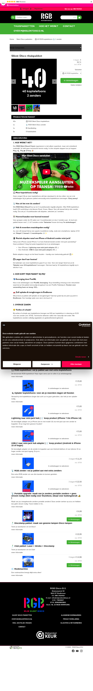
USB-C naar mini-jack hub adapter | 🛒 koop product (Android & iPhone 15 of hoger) (46, 444)
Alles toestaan (76, 364)
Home (12, 39)
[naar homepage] (46, 17)
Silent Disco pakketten (24, 39)
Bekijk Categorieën (17, 48)
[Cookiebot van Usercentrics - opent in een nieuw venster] (80, 325)
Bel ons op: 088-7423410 (73, 9)
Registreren (38, 9)
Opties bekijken (76, 85)
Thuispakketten (24, 26)
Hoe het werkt (48, 26)
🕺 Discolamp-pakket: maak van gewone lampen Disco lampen (41, 523)
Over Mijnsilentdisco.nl (22, 619)
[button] (13, 81)
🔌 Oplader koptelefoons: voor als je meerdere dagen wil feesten (42, 393)
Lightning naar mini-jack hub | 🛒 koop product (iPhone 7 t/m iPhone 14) (46, 418)
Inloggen (26, 9)
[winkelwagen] (79, 17)
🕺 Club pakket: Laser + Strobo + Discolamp (32, 546)
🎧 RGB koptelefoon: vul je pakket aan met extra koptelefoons (41, 370)
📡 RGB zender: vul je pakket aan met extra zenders (36, 471)
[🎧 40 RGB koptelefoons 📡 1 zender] (34, 81)
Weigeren (17, 364)
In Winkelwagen (71, 80)
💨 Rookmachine (19, 569)
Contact (69, 26)
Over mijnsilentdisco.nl (29, 31)
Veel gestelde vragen (22, 623)
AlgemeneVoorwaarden (71, 615)
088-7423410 (60, 595)
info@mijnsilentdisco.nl (61, 598)
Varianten (78, 69)
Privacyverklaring (71, 619)
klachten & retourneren (71, 623)
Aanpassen (45, 364)
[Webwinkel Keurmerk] (46, 635)
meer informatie (17, 376)
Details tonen (80, 357)
